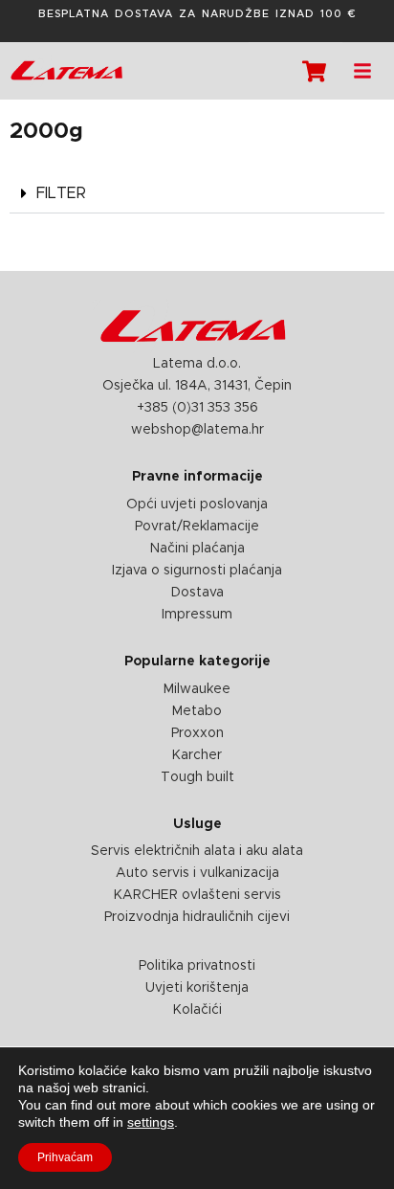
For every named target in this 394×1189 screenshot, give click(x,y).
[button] (197, 193)
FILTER (61, 193)
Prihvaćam (65, 1157)
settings (150, 1122)
